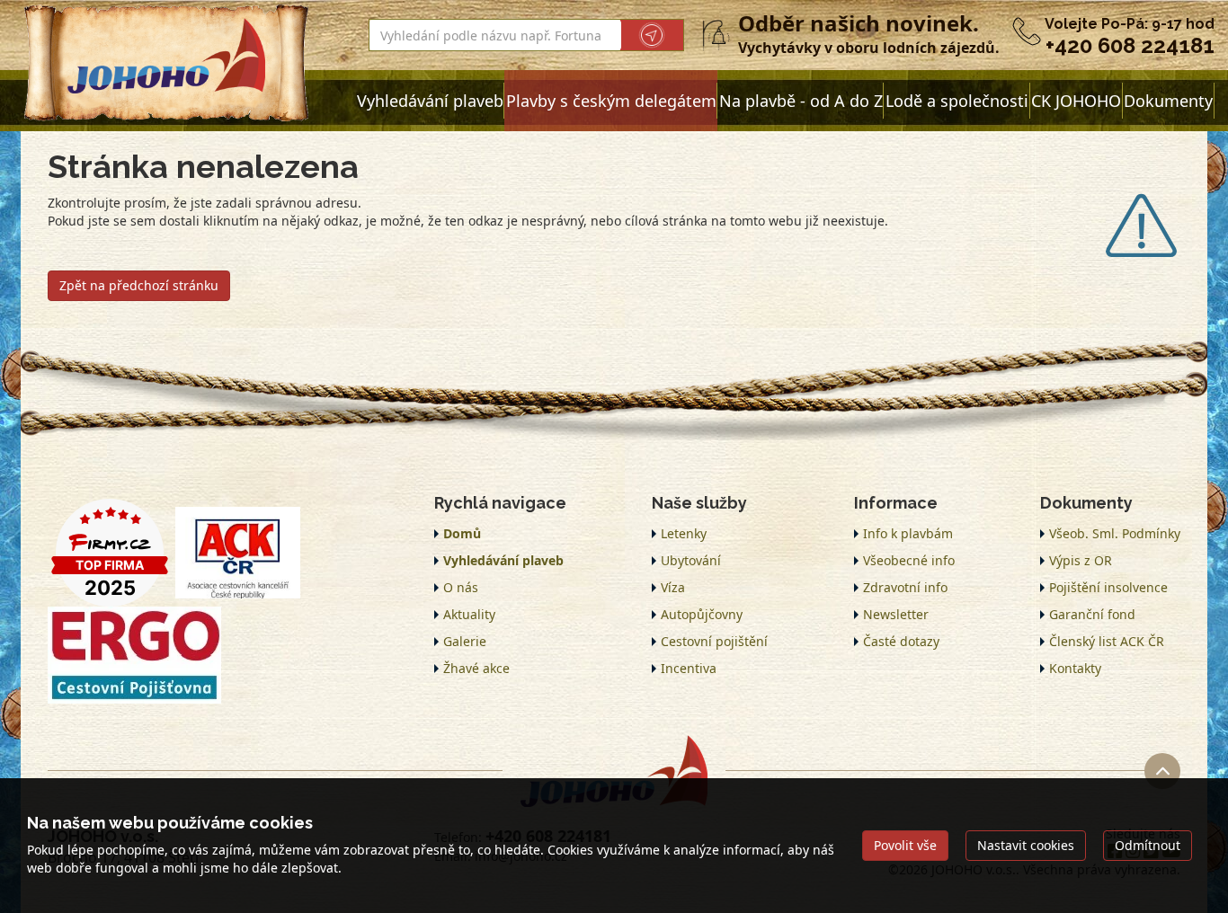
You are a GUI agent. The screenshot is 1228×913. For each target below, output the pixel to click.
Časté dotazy (901, 641)
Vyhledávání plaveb (430, 100)
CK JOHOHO (1076, 100)
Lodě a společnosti (956, 100)
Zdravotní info (905, 587)
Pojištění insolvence (1108, 587)
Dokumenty (1168, 100)
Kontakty (1075, 668)
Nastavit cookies (1025, 845)
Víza (673, 587)
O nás (460, 587)
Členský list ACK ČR (1106, 641)
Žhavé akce (476, 668)
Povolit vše (905, 845)
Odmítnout (1147, 845)
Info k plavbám (908, 533)
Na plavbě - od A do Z (801, 100)
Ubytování (691, 560)
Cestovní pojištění (714, 641)
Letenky (684, 533)
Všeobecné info (909, 560)
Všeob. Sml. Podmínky (1114, 533)
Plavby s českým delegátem (611, 100)
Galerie (464, 641)
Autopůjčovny (702, 614)
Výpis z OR (1080, 560)
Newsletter (896, 614)
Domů (462, 533)
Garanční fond (1092, 614)
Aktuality (469, 614)
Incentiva (688, 668)
